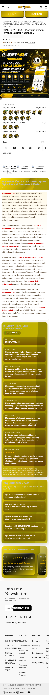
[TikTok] (30, 617)
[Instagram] (11, 617)
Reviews (36, 641)
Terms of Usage (8, 688)
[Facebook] (7, 617)
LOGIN (12, 14)
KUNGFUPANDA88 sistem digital (30, 257)
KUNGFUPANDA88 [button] (22, 608)
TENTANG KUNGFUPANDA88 (31, 22)
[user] (40, 7)
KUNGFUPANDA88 (10, 22)
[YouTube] (26, 617)
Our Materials (24, 646)
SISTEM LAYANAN (11, 24)
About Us (23, 641)
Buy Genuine (37, 653)
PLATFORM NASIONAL (30, 24)
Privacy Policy (20, 688)
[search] (8, 7)
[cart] (45, 7)
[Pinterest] (16, 617)
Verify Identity (38, 662)
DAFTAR (36, 14)
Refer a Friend (38, 658)
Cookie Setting (32, 688)
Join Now (31, 42)
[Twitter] (21, 617)
